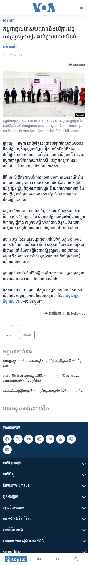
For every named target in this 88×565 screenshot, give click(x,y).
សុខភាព (9, 20)
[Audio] (57, 559)
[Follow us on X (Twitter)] (17, 439)
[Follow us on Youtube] (28, 439)
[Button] (76, 65)
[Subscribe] (7, 449)
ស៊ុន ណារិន (10, 46)
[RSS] (60, 439)
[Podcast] (71, 439)
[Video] (39, 559)
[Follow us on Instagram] (39, 439)
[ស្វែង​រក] (76, 559)
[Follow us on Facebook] (7, 439)
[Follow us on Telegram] (50, 439)
